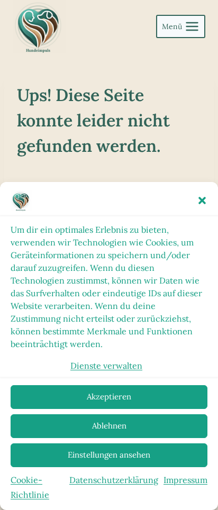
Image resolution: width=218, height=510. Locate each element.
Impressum (185, 480)
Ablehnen (109, 426)
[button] (202, 200)
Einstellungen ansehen (109, 455)
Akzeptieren (109, 396)
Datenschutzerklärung (113, 480)
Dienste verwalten (106, 365)
